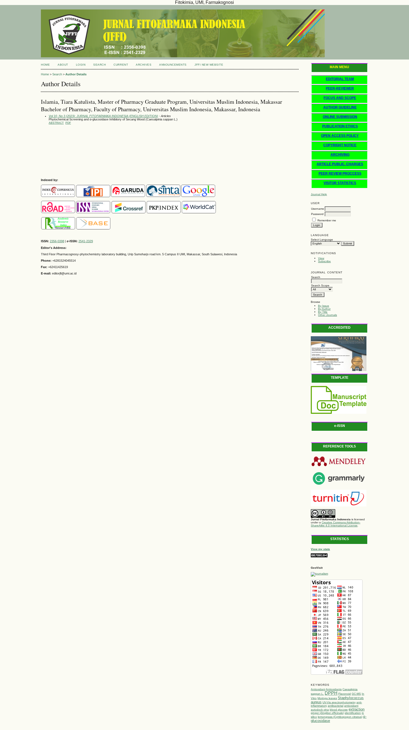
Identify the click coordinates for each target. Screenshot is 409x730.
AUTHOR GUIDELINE (340, 107)
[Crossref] (128, 212)
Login (81, 64)
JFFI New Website (208, 64)
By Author (324, 308)
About (63, 64)
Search (99, 64)
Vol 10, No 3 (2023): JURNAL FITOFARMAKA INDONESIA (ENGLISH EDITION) (103, 116)
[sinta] (163, 196)
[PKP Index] (164, 212)
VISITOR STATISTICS (340, 183)
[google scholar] (198, 196)
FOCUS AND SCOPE (340, 98)
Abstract (56, 122)
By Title (322, 311)
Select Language (322, 239)
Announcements (173, 64)
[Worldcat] (199, 212)
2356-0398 (57, 241)
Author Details (76, 74)
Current (121, 64)
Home (45, 64)
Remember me (326, 220)
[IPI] (93, 196)
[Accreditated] (338, 370)
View (321, 258)
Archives (143, 64)
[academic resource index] (58, 228)
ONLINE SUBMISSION (340, 117)
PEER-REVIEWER (340, 88)
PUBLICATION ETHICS (340, 126)
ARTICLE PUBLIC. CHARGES (340, 164)
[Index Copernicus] (58, 196)
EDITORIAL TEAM (340, 79)
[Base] (93, 228)
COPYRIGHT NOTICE (339, 145)
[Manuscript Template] (338, 412)
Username (317, 208)
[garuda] (128, 196)
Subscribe (324, 261)
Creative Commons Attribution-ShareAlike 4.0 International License (335, 524)
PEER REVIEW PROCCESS (340, 173)
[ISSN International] (58, 212)
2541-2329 (85, 241)
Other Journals (327, 314)
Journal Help (319, 194)
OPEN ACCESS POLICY (340, 136)
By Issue (323, 305)
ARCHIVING (340, 155)
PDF (68, 122)
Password (317, 214)
